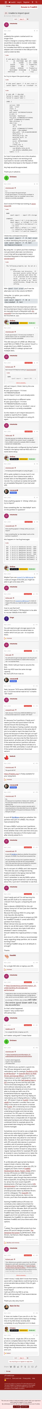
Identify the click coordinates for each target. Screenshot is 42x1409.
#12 (37, 651)
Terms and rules (16, 1378)
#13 (37, 686)
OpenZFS (25, 1193)
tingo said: (8, 655)
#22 (37, 1047)
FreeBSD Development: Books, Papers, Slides (17, 1169)
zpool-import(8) (31, 370)
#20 (37, 982)
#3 (37, 328)
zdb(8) (6, 1102)
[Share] (34, 31)
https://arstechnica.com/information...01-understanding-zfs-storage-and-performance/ (20, 988)
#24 (37, 1313)
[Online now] (8, 324)
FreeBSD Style (10, 1375)
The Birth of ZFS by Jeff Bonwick (14, 1266)
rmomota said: (9, 188)
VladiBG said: (9, 1029)
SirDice (15, 817)
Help (33, 1378)
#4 (37, 363)
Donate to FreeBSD (29, 7)
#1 (37, 31)
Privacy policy (27, 1378)
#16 (37, 792)
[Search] (36, 2)
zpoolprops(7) (9, 259)
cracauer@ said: (9, 526)
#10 (37, 594)
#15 (37, 763)
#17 (37, 847)
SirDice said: (8, 435)
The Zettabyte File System (18, 1231)
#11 (37, 625)
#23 (37, 1255)
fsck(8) (25, 1100)
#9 (37, 574)
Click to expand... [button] (21, 383)
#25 (37, 1335)
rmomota (8, 16)
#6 (37, 464)
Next (21, 19)
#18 (37, 894)
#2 (37, 184)
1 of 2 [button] (15, 19)
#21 (37, 1025)
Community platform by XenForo (19, 1383)
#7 (37, 497)
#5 (37, 431)
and (13, 1243)
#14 (37, 706)
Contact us (7, 1378)
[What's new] (33, 2)
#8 (37, 522)
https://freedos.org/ (11, 774)
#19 (37, 962)
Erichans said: (9, 367)
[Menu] (6, 2)
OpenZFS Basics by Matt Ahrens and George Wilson (20, 1074)
